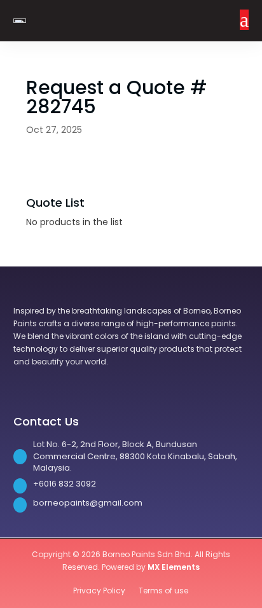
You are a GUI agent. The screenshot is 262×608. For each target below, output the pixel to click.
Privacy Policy (100, 590)
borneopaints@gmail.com (87, 503)
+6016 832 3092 (64, 484)
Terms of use (163, 590)
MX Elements (174, 567)
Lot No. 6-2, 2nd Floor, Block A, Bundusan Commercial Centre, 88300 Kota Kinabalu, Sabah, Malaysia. (135, 456)
